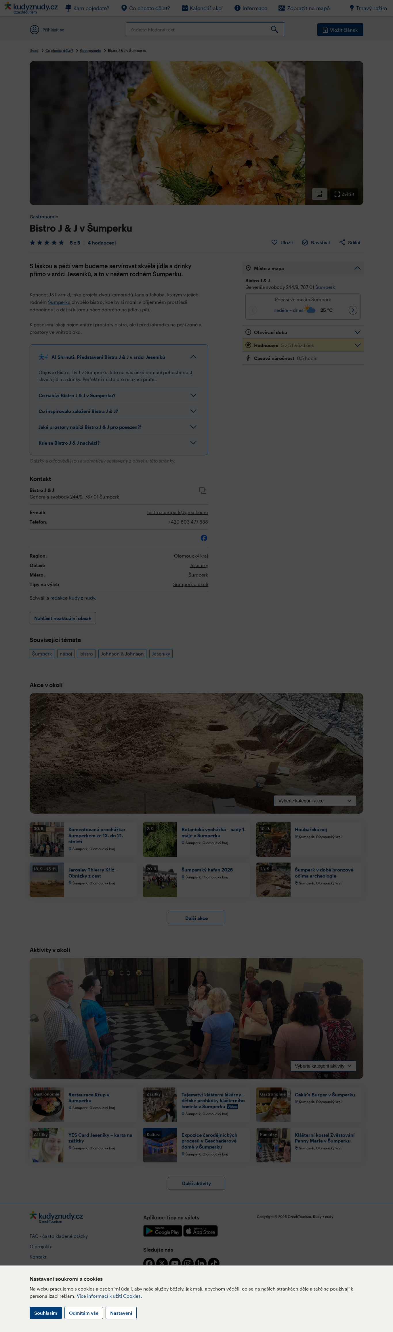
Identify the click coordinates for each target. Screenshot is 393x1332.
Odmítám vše (83, 1313)
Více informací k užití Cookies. (109, 1296)
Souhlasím (45, 1313)
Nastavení (121, 1313)
